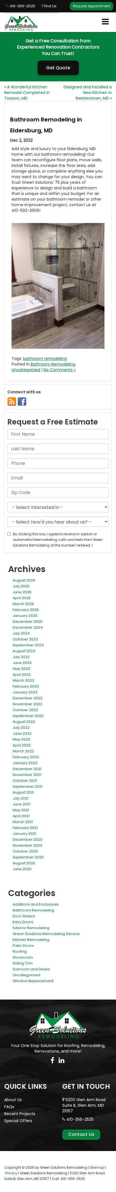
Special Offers (18, 1121)
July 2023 (21, 657)
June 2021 (21, 804)
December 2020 (28, 839)
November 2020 (27, 845)
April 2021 (21, 816)
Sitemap (97, 1167)
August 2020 (24, 863)
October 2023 (25, 639)
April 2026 (22, 598)
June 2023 (22, 662)
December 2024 (28, 627)
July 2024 (21, 633)
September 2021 (28, 786)
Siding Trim (23, 963)
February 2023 (26, 686)
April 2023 (22, 674)
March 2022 (23, 751)
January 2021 (24, 833)
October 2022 (25, 710)
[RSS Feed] (11, 401)
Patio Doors (23, 945)
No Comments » (59, 370)
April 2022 (22, 745)
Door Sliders (24, 916)
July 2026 (21, 586)
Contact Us (81, 1134)
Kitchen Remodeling (31, 939)
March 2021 (23, 821)
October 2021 (25, 780)
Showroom (23, 957)
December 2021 (27, 768)
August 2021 (23, 792)
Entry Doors (23, 922)
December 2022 (28, 698)
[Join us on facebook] (21, 401)
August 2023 (24, 651)
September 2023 (28, 645)
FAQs (9, 1107)
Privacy (11, 1173)
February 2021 (25, 827)
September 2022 (28, 715)
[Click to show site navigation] (105, 22)
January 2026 (25, 615)
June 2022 (22, 733)
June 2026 (22, 592)
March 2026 (23, 604)
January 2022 (25, 763)
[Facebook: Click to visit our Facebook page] (52, 1060)
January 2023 (25, 692)
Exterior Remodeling (31, 928)
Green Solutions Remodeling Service (46, 933)
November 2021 (27, 774)
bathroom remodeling (45, 358)
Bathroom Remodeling (53, 364)
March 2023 (23, 680)
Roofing (20, 951)
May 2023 (21, 668)
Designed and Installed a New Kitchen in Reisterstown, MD (88, 92)
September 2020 (28, 857)
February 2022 (26, 757)
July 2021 (20, 798)
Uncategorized (26, 370)
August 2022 (24, 721)
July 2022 (21, 727)
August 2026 (24, 580)
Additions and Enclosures (36, 904)
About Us (13, 1100)
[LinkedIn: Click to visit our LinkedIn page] (61, 1060)
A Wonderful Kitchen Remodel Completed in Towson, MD (27, 92)
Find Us (50, 6)
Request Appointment (91, 6)
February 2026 (26, 609)
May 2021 (21, 810)
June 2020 (22, 869)
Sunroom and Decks (31, 969)
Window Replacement (33, 981)
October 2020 (25, 851)
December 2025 (28, 621)
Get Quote (58, 68)
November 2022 (27, 704)
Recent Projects (19, 1114)
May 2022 (21, 739)
